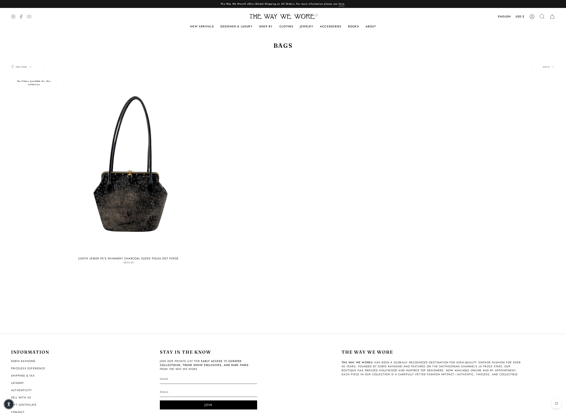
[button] (236, 27)
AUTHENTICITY (21, 390)
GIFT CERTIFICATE (23, 405)
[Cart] (552, 16)
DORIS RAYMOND (23, 361)
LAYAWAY (17, 383)
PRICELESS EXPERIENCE (28, 368)
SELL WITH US (21, 398)
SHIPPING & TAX (23, 376)
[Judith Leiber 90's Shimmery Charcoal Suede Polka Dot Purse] (129, 167)
